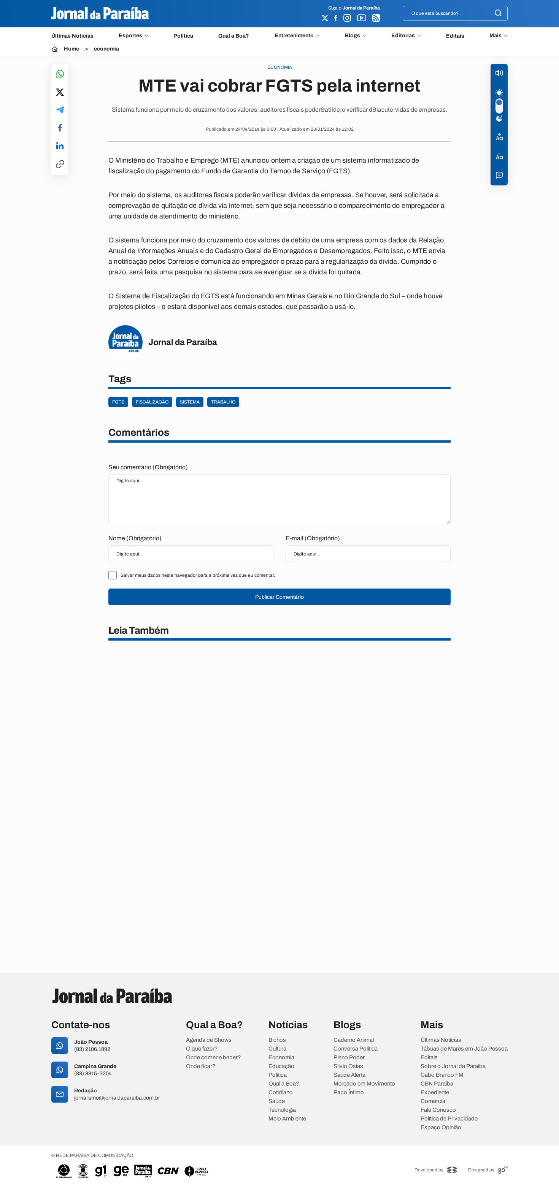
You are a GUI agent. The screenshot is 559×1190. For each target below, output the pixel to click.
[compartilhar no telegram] (60, 110)
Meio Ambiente (287, 1119)
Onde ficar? (201, 1066)
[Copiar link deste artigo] (60, 164)
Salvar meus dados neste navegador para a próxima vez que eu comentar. (198, 575)
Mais (495, 35)
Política (183, 36)
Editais (455, 36)
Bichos (277, 1040)
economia (106, 49)
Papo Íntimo (348, 1092)
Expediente (435, 1092)
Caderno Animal (353, 1040)
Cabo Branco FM (442, 1075)
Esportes (130, 35)
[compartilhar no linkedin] (60, 146)
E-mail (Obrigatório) (313, 538)
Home (71, 49)
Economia (281, 1057)
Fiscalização (152, 402)
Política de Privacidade (449, 1119)
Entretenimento (294, 35)
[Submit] (498, 13)
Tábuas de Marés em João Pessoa (464, 1049)
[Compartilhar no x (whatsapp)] (60, 93)
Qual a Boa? (233, 36)
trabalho (223, 402)
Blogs (352, 35)
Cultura (277, 1049)
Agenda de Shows (209, 1040)
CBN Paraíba (437, 1084)
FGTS (118, 402)
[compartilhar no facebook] (60, 128)
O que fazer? (202, 1049)
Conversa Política (355, 1049)
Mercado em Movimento (364, 1084)
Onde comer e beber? (213, 1057)
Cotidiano (280, 1092)
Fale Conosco (438, 1110)
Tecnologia (282, 1110)
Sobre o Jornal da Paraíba (453, 1066)
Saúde (276, 1101)
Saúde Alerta (349, 1075)
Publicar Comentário (279, 597)
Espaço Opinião (441, 1127)
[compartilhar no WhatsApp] (60, 74)
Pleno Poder (349, 1057)
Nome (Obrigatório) (135, 538)
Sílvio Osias (348, 1066)
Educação (281, 1066)
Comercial (433, 1101)
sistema (190, 402)
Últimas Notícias (72, 36)
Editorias (403, 35)
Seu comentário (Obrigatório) (148, 467)
